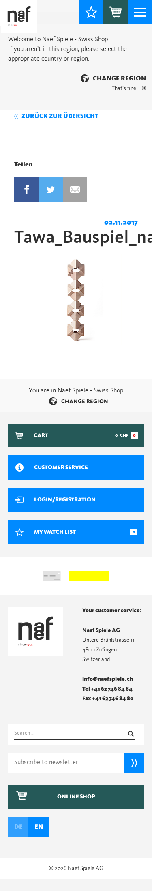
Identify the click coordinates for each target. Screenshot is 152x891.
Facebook (26, 189)
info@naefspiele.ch (107, 679)
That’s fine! (125, 88)
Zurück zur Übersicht (59, 116)
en (38, 827)
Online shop (76, 797)
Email (75, 189)
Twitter (51, 189)
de (18, 827)
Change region (119, 78)
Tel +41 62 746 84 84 (107, 689)
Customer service (61, 467)
